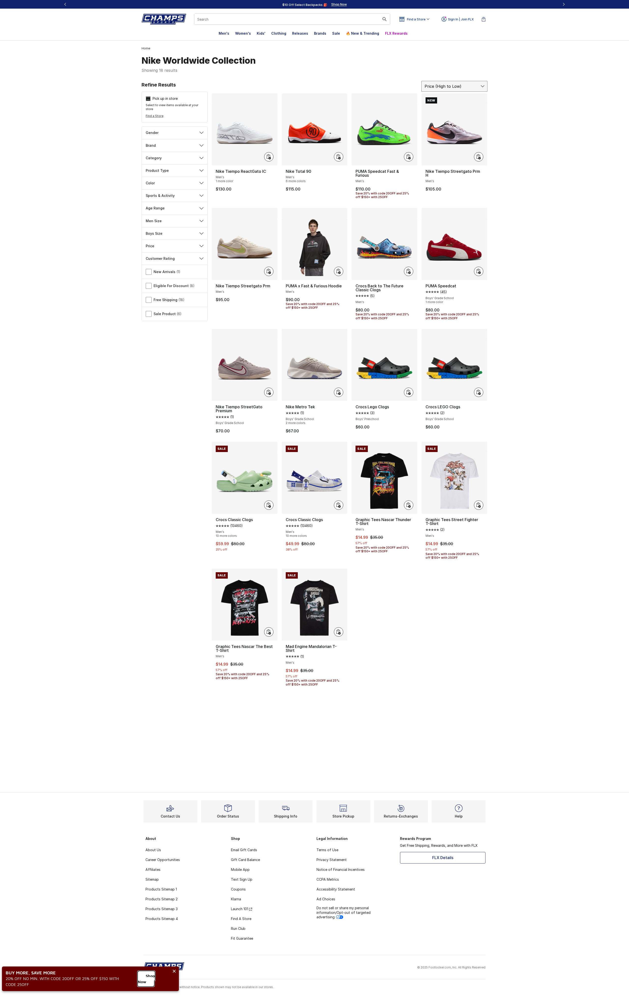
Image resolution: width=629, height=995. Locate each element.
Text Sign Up (241, 879)
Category (154, 158)
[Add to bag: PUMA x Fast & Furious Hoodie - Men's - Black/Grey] (338, 271)
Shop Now (146, 979)
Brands (320, 33)
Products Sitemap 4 (161, 919)
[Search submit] (384, 19)
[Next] (563, 4)
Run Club (238, 928)
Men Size (154, 221)
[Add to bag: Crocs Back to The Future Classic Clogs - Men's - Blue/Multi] (408, 271)
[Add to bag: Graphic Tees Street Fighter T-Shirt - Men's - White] (478, 505)
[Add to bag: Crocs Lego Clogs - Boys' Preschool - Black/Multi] (408, 392)
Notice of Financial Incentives (340, 869)
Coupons (238, 889)
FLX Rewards (396, 33)
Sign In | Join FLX (461, 19)
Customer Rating (160, 258)
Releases (300, 33)
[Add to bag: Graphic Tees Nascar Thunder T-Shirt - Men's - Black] (408, 505)
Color (150, 183)
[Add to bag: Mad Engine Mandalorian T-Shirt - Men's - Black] (338, 632)
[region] (314, 4)
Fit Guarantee (242, 938)
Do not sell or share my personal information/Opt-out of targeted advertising (343, 912)
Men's (224, 33)
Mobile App (240, 869)
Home (146, 48)
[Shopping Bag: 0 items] (483, 19)
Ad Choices (325, 899)
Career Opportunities (162, 860)
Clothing (278, 33)
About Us (153, 850)
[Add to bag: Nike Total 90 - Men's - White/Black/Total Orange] (338, 156)
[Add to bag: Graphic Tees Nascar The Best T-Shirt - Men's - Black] (268, 632)
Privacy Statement (331, 860)
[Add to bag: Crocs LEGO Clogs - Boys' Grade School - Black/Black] (478, 392)
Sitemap (152, 879)
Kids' (261, 33)
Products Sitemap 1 (161, 889)
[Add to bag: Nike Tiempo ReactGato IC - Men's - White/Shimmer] (268, 156)
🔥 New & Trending (362, 33)
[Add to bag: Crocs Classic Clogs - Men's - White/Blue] (338, 505)
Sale (336, 33)
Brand (151, 145)
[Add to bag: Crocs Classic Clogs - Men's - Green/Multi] (268, 505)
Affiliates (152, 869)
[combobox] (292, 19)
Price (150, 246)
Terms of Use (327, 850)
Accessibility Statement (335, 889)
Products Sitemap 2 (161, 899)
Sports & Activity (160, 195)
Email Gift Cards (244, 850)
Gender (152, 133)
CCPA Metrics (327, 879)
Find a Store (154, 116)
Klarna (236, 899)
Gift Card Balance (245, 860)
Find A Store (241, 919)
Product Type (157, 170)
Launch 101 (239, 909)
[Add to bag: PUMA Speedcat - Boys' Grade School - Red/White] (478, 271)
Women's (243, 33)
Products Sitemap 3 (161, 909)
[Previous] (65, 4)
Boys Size (154, 233)
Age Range (155, 208)
